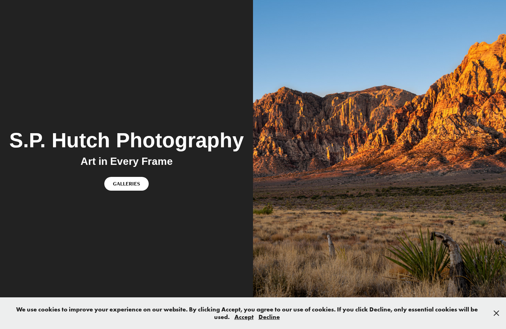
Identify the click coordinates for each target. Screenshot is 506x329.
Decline (269, 317)
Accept (244, 317)
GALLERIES (126, 183)
